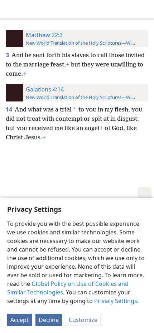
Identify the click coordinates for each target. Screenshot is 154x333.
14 (9, 109)
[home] (10, 9)
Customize (83, 320)
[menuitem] (10, 9)
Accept (19, 320)
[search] (145, 9)
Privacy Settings (115, 301)
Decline (49, 320)
